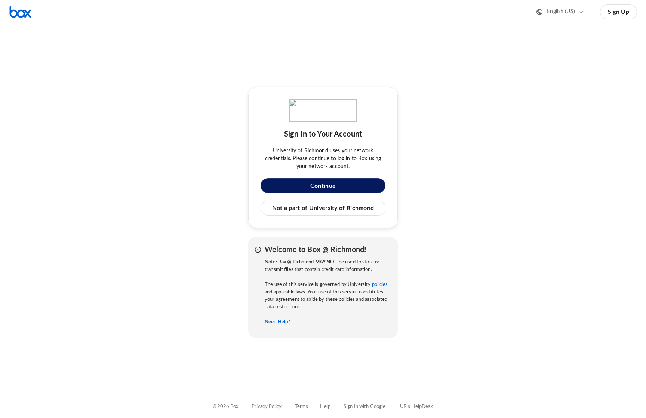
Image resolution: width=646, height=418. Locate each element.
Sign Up (618, 12)
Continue (323, 186)
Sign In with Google (364, 406)
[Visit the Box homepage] (20, 12)
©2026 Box (225, 406)
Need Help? (277, 322)
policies (380, 284)
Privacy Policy (267, 406)
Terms (301, 406)
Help (325, 406)
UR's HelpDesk (416, 406)
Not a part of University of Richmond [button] (323, 208)
